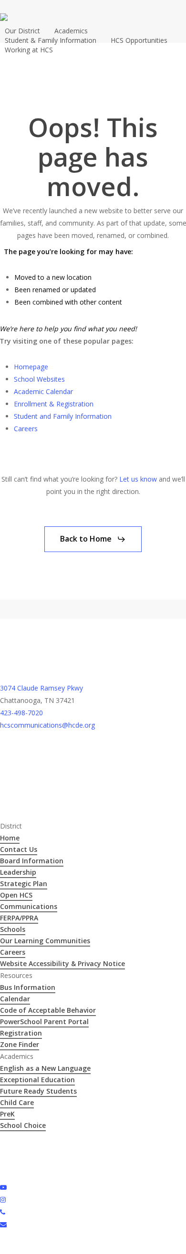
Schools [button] (12, 929)
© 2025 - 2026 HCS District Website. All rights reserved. (84, 1137)
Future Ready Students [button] (38, 1091)
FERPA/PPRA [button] (19, 917)
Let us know (138, 479)
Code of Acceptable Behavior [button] (48, 1010)
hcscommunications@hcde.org (47, 725)
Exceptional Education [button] (37, 1079)
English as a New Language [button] (45, 1068)
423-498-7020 (21, 712)
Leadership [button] (18, 872)
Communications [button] (28, 906)
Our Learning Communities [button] (45, 940)
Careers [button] (12, 952)
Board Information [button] (31, 860)
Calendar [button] (15, 998)
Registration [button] (21, 1032)
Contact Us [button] (18, 849)
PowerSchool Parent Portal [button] (44, 1021)
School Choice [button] (23, 1125)
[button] (93, 539)
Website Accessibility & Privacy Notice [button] (62, 963)
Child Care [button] (17, 1102)
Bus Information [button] (27, 987)
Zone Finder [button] (19, 1044)
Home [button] (10, 837)
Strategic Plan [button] (23, 883)
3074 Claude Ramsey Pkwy (41, 687)
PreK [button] (7, 1113)
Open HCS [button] (16, 894)
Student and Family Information (63, 416)
